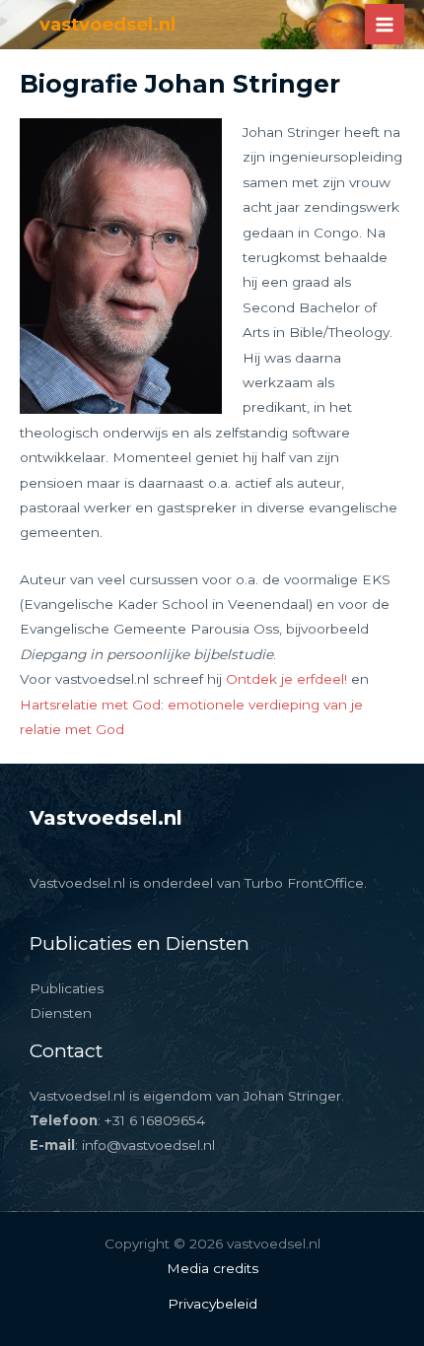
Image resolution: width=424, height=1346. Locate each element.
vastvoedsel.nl (107, 24)
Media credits (212, 1268)
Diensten (61, 1013)
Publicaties (67, 988)
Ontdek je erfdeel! (286, 679)
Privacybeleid (212, 1304)
